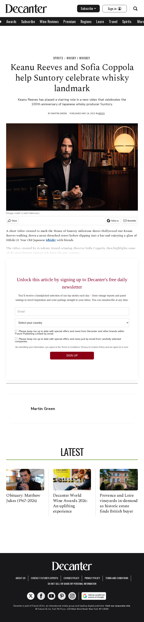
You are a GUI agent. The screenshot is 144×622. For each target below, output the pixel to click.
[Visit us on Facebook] (41, 596)
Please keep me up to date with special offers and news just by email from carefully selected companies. (68, 340)
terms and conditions (116, 578)
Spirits (127, 21)
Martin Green (59, 113)
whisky (51, 240)
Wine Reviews (49, 21)
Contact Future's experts (44, 578)
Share (14, 220)
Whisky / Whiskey (78, 58)
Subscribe (87, 8)
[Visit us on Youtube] (51, 596)
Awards (11, 21)
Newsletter (131, 220)
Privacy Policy (92, 578)
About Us (20, 578)
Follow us (115, 220)
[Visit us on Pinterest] (62, 596)
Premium (69, 21)
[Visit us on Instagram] (72, 596)
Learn (100, 21)
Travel (113, 21)
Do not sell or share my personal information (72, 583)
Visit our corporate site (117, 605)
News (101, 113)
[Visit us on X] (31, 596)
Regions (86, 21)
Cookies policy (71, 578)
